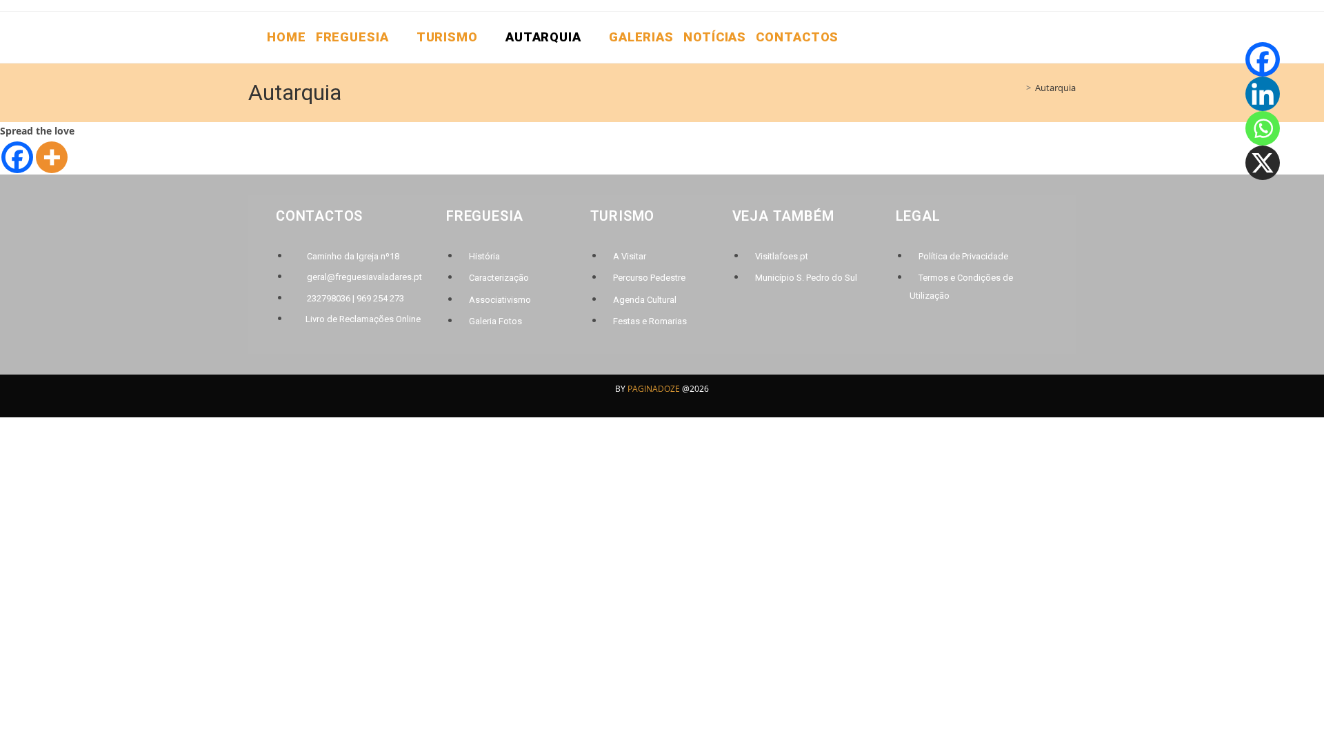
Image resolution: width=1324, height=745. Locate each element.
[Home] (1018, 87)
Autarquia (1055, 87)
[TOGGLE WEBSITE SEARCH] (853, 37)
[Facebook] (17, 157)
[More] (52, 157)
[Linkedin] (1262, 94)
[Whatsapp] (1262, 128)
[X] (1262, 163)
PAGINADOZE (654, 389)
